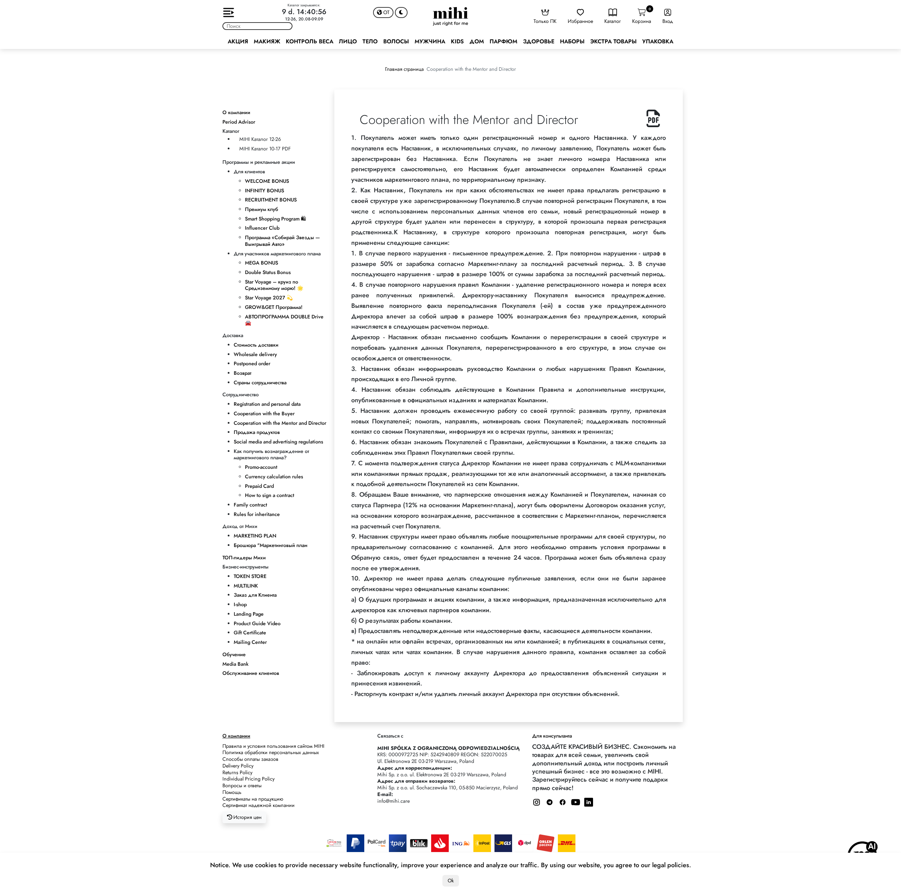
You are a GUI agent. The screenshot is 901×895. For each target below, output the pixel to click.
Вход (667, 21)
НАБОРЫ (572, 41)
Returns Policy (237, 772)
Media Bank (235, 663)
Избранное (580, 21)
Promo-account (261, 467)
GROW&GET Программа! (274, 307)
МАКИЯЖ (267, 41)
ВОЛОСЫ (396, 41)
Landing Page (249, 613)
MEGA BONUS (261, 262)
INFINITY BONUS (264, 190)
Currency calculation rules (274, 476)
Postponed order (252, 363)
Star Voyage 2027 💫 (269, 297)
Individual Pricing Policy (248, 778)
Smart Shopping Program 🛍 (275, 218)
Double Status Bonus (268, 272)
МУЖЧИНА (430, 41)
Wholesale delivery (255, 354)
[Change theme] (401, 12)
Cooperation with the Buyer (264, 413)
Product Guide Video (257, 623)
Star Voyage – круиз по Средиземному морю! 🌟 (274, 285)
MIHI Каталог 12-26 (260, 139)
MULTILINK (246, 585)
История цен (247, 817)
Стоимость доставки (256, 344)
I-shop (240, 604)
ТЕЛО (370, 41)
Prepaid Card (259, 486)
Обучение (234, 654)
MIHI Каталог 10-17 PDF (265, 148)
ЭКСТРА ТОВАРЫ (613, 41)
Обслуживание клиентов (250, 673)
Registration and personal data (267, 404)
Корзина (641, 15)
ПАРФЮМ (503, 41)
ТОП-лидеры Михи (244, 557)
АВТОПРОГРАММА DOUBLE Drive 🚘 (284, 320)
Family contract (250, 504)
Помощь (231, 792)
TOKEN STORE (250, 576)
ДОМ (477, 41)
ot (386, 12)
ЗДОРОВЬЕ (538, 41)
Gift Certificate (250, 632)
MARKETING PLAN (255, 535)
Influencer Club (262, 227)
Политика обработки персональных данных (270, 752)
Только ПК (545, 21)
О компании (236, 112)
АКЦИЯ (238, 41)
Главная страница (404, 69)
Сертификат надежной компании (258, 805)
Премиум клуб (261, 209)
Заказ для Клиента (255, 594)
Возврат (242, 373)
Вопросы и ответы (242, 785)
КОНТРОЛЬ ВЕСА (309, 41)
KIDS (457, 41)
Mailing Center (250, 642)
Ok (451, 880)
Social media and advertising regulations (278, 441)
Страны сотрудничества (260, 382)
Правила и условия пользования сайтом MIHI (273, 746)
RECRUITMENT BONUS (271, 199)
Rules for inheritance (257, 514)
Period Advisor (238, 121)
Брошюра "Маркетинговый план (270, 545)
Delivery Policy (237, 765)
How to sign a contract (269, 495)
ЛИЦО (348, 41)
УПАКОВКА (657, 41)
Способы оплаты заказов (250, 759)
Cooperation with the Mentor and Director (280, 423)
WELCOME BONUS (267, 181)
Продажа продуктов (257, 432)
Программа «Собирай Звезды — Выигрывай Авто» (282, 241)
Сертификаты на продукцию (252, 798)
